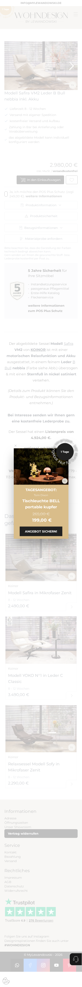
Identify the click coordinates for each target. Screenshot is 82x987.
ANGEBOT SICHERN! (41, 531)
